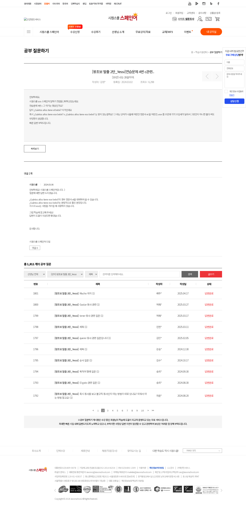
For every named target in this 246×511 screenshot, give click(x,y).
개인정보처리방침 (156, 467)
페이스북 (218, 3)
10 (142, 410)
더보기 (231, 95)
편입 (84, 3)
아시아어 (56, 3)
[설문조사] (183, 19)
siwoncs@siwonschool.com (98, 472)
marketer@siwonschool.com (139, 472)
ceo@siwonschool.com (189, 472)
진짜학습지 (75, 3)
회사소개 (36, 450)
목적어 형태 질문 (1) (77, 371)
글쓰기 (211, 274)
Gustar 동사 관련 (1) (77, 304)
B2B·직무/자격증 (96, 3)
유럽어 (47, 3)
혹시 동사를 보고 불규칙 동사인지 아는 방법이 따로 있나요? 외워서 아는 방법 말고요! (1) (101, 395)
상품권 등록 (215, 13)
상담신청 (234, 101)
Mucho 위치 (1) (75, 293)
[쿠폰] (209, 19)
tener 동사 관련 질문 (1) (79, 315)
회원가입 (179, 13)
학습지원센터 (201, 52)
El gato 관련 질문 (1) (77, 382)
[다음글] (217, 76)
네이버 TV (196, 3)
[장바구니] (217, 19)
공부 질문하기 (216, 52)
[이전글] (207, 76)
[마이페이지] (200, 19)
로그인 (169, 13)
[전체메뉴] (28, 31)
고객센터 (191, 13)
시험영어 (37, 3)
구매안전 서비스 (183, 467)
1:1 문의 (170, 467)
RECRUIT (118, 3)
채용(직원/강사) (109, 450)
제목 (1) (71, 327)
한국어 (65, 3)
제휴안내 (85, 450)
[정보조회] (130, 476)
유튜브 (189, 3)
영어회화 (27, 3)
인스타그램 (204, 3)
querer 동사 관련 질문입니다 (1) (83, 338)
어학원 (108, 3)
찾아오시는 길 (134, 450)
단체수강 (60, 450)
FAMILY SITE (191, 450)
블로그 (211, 3)
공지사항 (202, 13)
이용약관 (142, 467)
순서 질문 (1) (73, 360)
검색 (190, 274)
